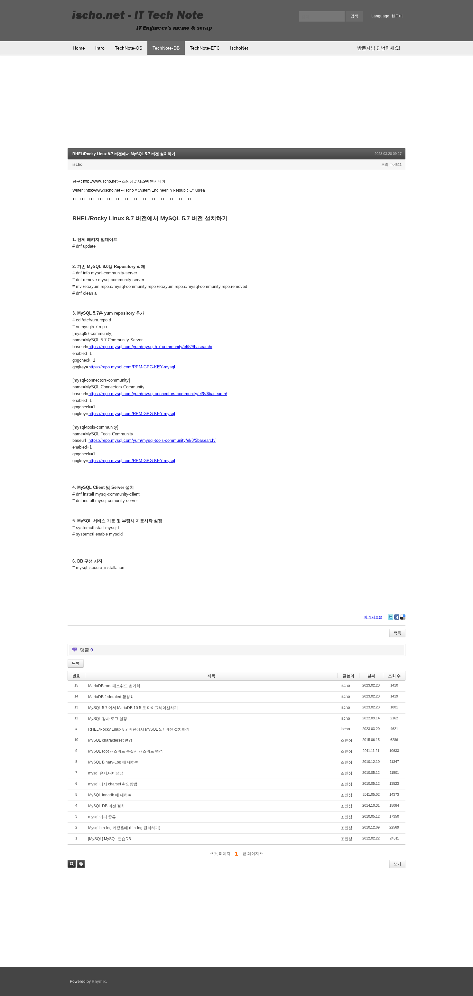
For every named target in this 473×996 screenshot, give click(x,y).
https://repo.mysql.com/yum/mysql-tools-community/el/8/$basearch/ (152, 440)
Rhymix (99, 981)
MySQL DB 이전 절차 (106, 806)
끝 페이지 (251, 853)
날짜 (371, 676)
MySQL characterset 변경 (110, 740)
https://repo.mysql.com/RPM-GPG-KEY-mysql (131, 367)
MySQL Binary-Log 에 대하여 (113, 762)
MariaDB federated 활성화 (111, 697)
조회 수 (394, 676)
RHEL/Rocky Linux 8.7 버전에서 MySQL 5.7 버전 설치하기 (123, 154)
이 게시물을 (373, 617)
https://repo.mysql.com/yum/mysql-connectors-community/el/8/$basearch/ (157, 393)
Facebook (396, 617)
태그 (81, 864)
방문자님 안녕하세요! (378, 48)
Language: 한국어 (387, 16)
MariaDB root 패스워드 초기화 (114, 686)
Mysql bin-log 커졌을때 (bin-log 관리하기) (124, 828)
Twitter (390, 617)
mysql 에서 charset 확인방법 (112, 784)
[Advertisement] (236, 103)
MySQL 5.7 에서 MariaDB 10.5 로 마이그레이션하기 (133, 708)
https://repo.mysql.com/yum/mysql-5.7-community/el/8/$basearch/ (150, 346)
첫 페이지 (221, 853)
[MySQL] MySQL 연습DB (109, 839)
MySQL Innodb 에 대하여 (110, 795)
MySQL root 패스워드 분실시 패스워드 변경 (125, 751)
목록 (397, 633)
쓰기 (397, 864)
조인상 (346, 740)
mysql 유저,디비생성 (106, 773)
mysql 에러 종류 (102, 817)
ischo (77, 164)
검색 (72, 864)
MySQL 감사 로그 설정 (107, 718)
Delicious (402, 617)
